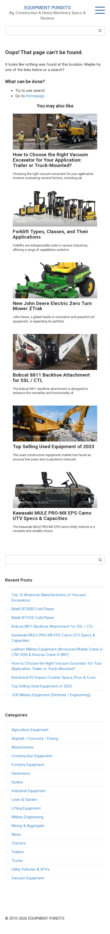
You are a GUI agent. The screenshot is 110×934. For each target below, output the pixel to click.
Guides (17, 782)
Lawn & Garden (24, 799)
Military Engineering (27, 817)
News (16, 834)
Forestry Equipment (28, 764)
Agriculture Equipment (30, 729)
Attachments (23, 747)
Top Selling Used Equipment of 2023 (53, 446)
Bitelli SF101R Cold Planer (33, 617)
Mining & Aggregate (28, 825)
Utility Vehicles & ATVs (31, 869)
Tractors (19, 843)
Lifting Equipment (26, 808)
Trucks (17, 860)
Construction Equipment (32, 756)
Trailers (18, 852)
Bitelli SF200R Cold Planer (33, 609)
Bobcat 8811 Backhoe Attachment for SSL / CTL (51, 377)
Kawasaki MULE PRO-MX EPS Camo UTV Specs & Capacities (52, 515)
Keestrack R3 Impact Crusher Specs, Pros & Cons (54, 677)
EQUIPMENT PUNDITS (47, 7)
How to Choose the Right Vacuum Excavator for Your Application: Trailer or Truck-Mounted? (50, 160)
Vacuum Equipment (28, 878)
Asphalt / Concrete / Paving (35, 738)
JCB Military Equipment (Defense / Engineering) (51, 695)
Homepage (35, 96)
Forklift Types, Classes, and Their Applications (50, 234)
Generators (21, 773)
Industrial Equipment (29, 791)
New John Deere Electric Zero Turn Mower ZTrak (52, 306)
